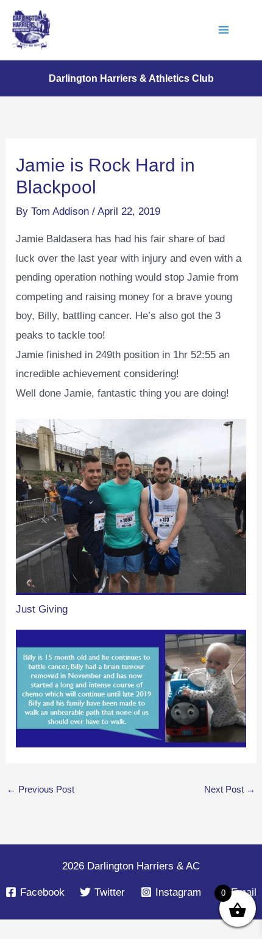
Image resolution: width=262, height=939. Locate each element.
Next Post (229, 789)
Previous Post (40, 789)
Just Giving (42, 609)
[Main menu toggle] (224, 30)
